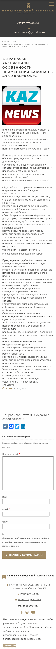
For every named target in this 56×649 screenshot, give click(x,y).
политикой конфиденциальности (22, 638)
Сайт (4, 522)
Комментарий (11, 454)
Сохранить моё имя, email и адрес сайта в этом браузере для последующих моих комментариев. (25, 542)
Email (6, 509)
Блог (14, 42)
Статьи (7, 388)
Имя (5, 497)
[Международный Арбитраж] (28, 8)
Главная (5, 42)
